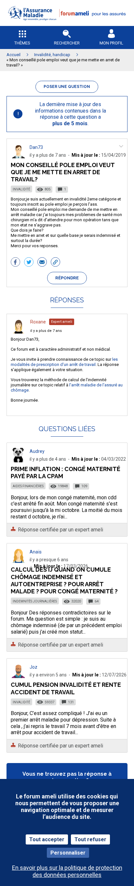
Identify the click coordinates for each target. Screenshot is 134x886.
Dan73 (36, 147)
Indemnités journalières (35, 601)
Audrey (37, 451)
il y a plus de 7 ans (46, 331)
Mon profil (111, 43)
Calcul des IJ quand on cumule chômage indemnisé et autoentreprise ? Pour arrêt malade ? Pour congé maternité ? (64, 580)
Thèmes (22, 43)
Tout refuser (90, 839)
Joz (33, 667)
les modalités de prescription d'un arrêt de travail (64, 362)
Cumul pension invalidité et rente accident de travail (66, 688)
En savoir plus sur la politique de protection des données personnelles (67, 871)
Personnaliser (68, 853)
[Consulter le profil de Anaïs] (18, 561)
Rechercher (67, 43)
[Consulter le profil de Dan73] (18, 156)
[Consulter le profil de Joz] (18, 676)
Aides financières (28, 486)
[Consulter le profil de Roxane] (18, 332)
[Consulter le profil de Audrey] (18, 460)
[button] (67, 24)
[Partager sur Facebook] (15, 262)
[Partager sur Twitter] (29, 262)
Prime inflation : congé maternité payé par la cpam (65, 472)
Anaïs (36, 551)
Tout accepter (46, 839)
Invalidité (21, 189)
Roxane (38, 321)
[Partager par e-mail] (42, 262)
